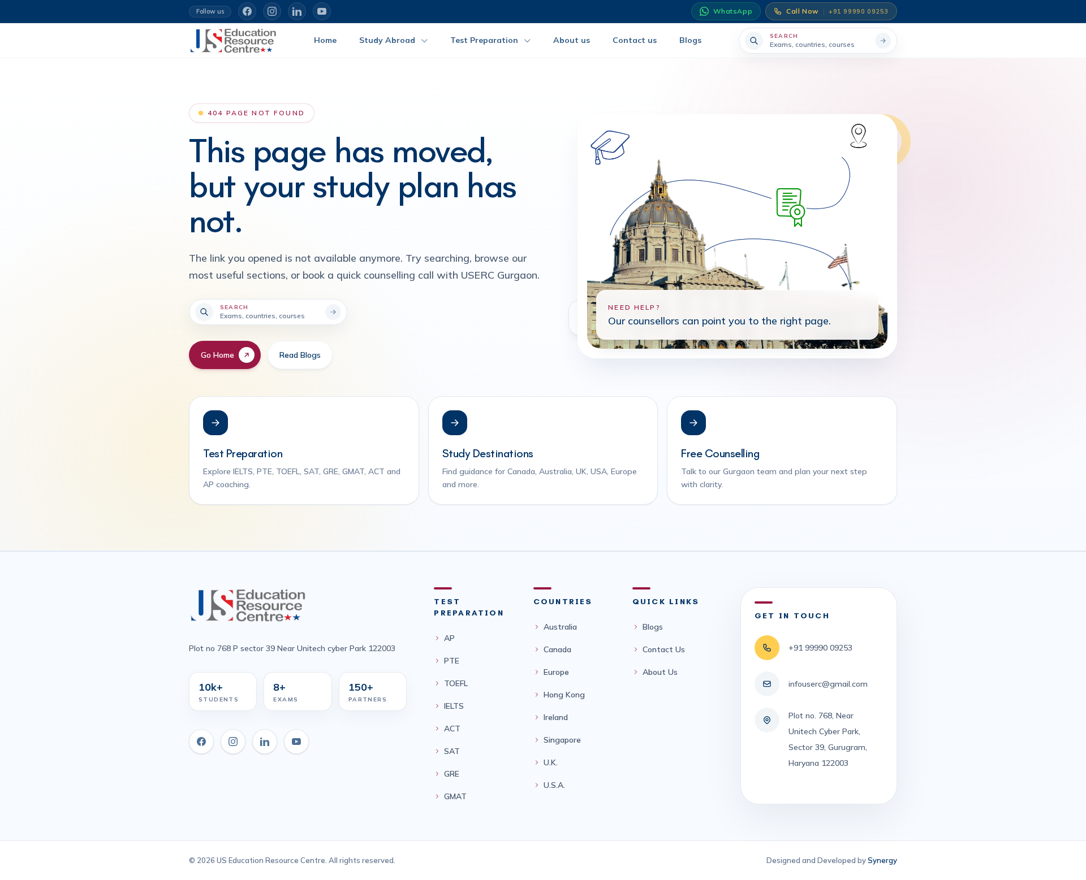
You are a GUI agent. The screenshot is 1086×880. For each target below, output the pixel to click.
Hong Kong (564, 695)
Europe (556, 672)
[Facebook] (201, 741)
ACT (452, 728)
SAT (452, 751)
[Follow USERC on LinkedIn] (297, 11)
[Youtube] (296, 741)
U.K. (551, 762)
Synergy (882, 860)
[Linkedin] (264, 741)
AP (449, 638)
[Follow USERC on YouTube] (322, 11)
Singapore (562, 740)
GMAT (455, 796)
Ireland (556, 717)
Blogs (653, 627)
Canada (557, 649)
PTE (451, 661)
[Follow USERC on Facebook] (247, 11)
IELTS (454, 706)
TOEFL (456, 683)
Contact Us (664, 649)
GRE (451, 774)
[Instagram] (233, 741)
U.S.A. (554, 785)
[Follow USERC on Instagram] (272, 11)
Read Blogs (300, 355)
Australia (560, 627)
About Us (660, 672)
